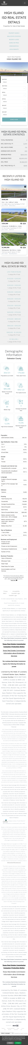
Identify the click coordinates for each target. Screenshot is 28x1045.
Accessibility (16, 591)
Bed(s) (3, 92)
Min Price (4, 79)
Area (21, 1029)
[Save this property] (25, 187)
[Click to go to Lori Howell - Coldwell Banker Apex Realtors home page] (5, 3)
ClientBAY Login (15, 593)
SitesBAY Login (13, 595)
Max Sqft (4, 112)
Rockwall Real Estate (10, 1028)
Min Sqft (4, 105)
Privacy (6, 591)
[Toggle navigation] (25, 3)
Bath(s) (4, 98)
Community (16, 1029)
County (23, 1028)
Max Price (4, 85)
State (18, 1028)
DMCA (4, 593)
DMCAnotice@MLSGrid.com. (14, 862)
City (5, 1029)
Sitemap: (3, 1028)
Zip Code (9, 1029)
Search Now (14, 119)
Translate (25, 1033)
